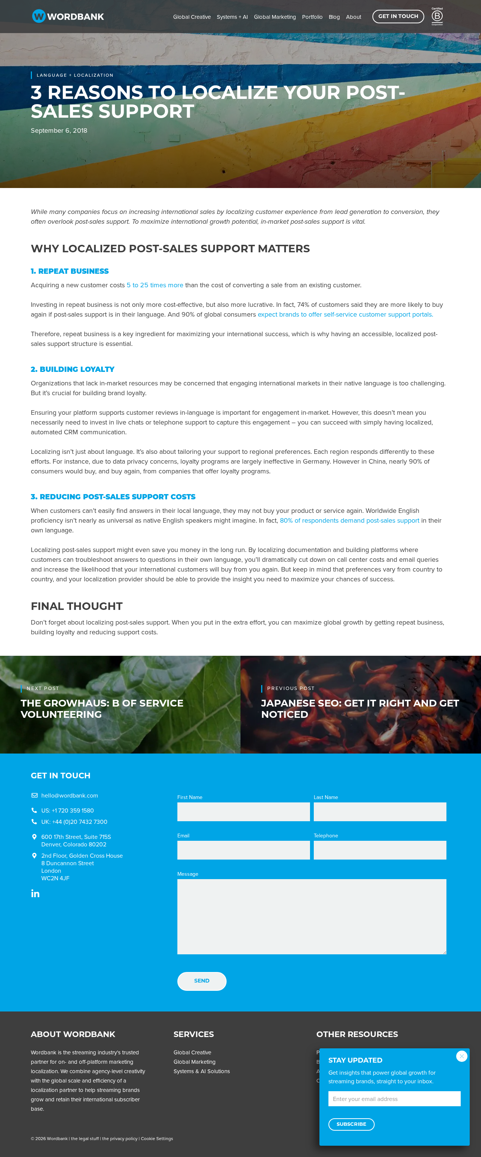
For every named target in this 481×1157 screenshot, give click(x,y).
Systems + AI (232, 17)
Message (187, 874)
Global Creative (192, 17)
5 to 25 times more (155, 285)
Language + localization (75, 75)
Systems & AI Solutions (202, 1071)
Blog (334, 17)
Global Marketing (275, 17)
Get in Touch (398, 17)
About (353, 17)
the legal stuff (85, 1138)
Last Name (326, 797)
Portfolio (312, 17)
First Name (190, 797)
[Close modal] (461, 1056)
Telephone (326, 835)
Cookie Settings (157, 1138)
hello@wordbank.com (69, 795)
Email (183, 835)
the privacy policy (120, 1138)
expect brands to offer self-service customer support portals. (345, 314)
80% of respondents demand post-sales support (349, 520)
